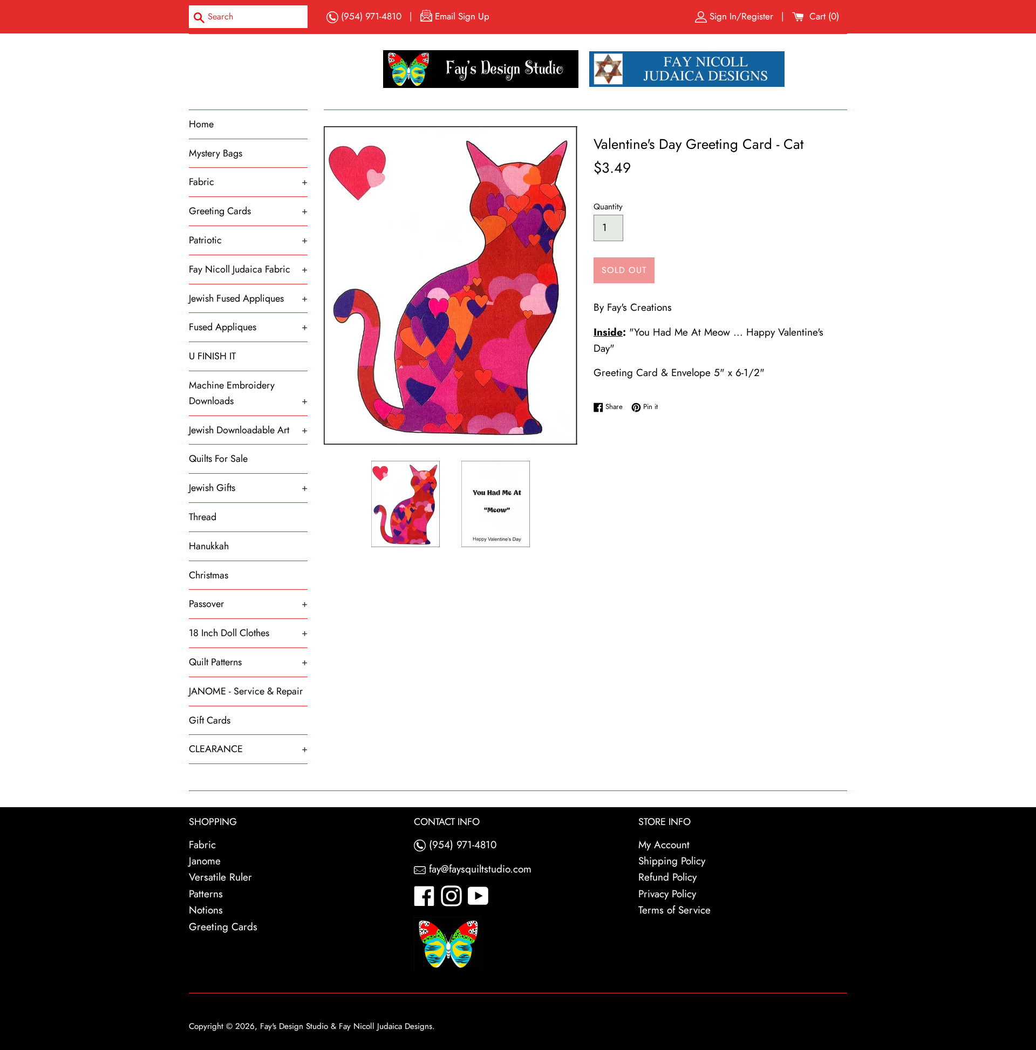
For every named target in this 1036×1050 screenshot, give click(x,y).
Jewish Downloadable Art (248, 430)
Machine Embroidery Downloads (248, 393)
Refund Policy (667, 877)
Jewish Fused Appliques (248, 298)
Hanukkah (209, 546)
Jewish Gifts (248, 488)
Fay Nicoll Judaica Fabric (248, 269)
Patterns (206, 894)
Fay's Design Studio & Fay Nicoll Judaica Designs (346, 1026)
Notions (206, 910)
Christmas (208, 575)
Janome (205, 861)
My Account (664, 844)
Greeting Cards (248, 211)
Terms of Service (674, 910)
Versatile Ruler (220, 877)
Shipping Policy (671, 861)
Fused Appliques (248, 327)
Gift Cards (209, 720)
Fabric (248, 182)
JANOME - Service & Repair (246, 691)
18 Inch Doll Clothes (248, 633)
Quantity (608, 207)
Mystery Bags (215, 153)
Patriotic (248, 240)
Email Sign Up (460, 16)
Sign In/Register (741, 16)
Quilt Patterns (248, 662)
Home (201, 124)
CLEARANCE (248, 749)
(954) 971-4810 (369, 16)
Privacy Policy (667, 894)
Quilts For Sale (218, 459)
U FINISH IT (212, 356)
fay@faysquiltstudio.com (478, 869)
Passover (248, 604)
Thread (202, 517)
